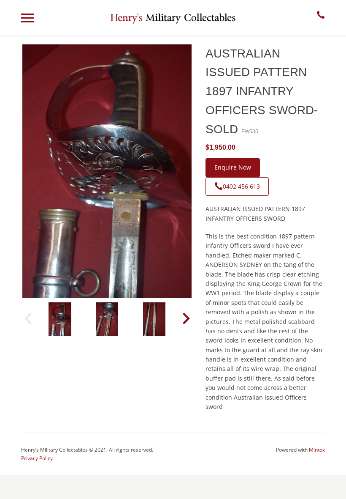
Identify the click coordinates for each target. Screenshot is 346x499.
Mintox (317, 449)
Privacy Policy (37, 458)
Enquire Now (232, 167)
